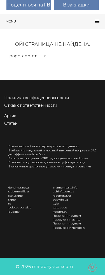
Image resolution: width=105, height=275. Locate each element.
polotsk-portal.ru (20, 207)
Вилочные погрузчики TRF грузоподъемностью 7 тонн (48, 158)
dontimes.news (18, 187)
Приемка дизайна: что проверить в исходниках (43, 146)
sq (9, 203)
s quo (12, 199)
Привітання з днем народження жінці (67, 217)
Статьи (11, 123)
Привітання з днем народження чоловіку (69, 225)
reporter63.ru (62, 195)
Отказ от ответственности (30, 105)
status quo (15, 195)
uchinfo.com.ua (63, 191)
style (56, 203)
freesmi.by (60, 211)
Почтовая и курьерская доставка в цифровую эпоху (46, 162)
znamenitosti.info (65, 187)
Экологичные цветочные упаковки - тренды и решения (49, 166)
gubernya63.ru (18, 191)
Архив (10, 115)
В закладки (76, 5)
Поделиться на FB (28, 5)
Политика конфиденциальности (36, 97)
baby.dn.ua (60, 199)
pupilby (13, 211)
